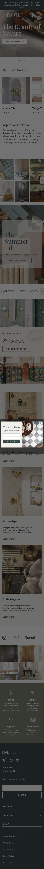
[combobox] (11, 438)
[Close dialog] (41, 423)
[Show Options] (19, 438)
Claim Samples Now (11, 441)
